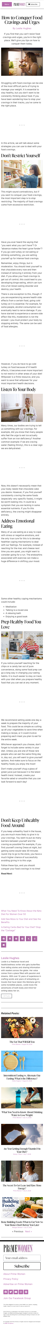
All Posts (6, 996)
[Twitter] (10, 1292)
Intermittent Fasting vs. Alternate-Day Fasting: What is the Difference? (22, 1077)
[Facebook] (5, 1292)
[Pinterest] (26, 1292)
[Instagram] (21, 1292)
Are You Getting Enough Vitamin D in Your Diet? (22, 1150)
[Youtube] (16, 1292)
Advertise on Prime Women (17, 1284)
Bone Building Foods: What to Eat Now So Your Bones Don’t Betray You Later (22, 1223)
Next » (28, 1231)
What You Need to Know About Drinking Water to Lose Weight (22, 1113)
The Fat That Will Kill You (22, 1042)
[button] (3, 938)
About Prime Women (14, 1274)
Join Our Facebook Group (17, 1298)
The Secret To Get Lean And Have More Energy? (22, 1187)
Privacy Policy (10, 1279)
